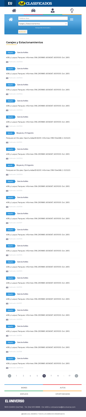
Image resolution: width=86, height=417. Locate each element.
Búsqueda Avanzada (42, 28)
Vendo (10, 133)
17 (69, 376)
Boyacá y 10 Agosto (25, 133)
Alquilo (10, 52)
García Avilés (22, 52)
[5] (9, 376)
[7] (76, 376)
